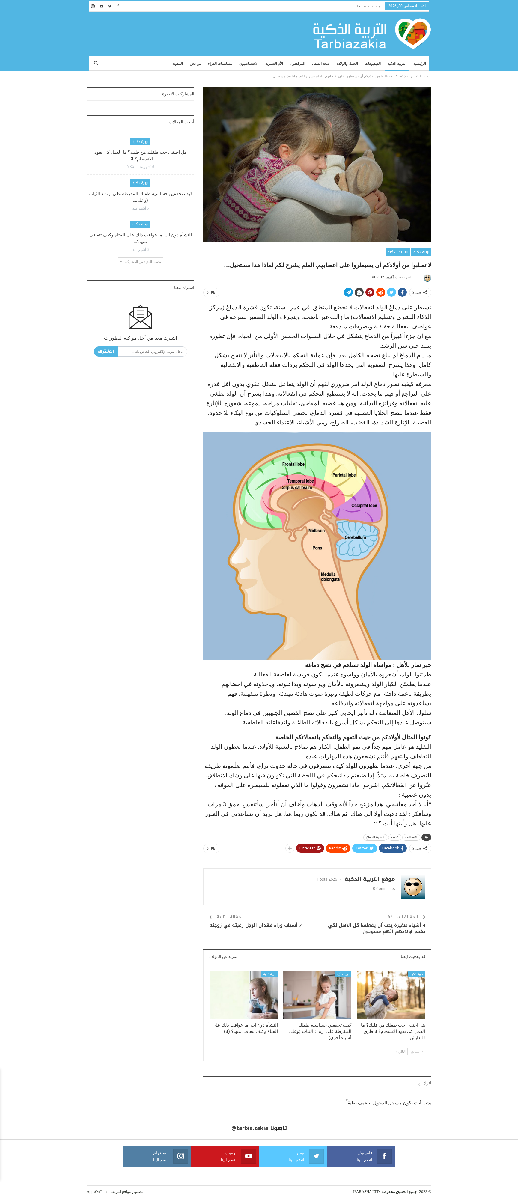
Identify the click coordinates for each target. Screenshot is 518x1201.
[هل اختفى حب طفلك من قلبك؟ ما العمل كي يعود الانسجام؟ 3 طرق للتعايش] (391, 995)
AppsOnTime (97, 1191)
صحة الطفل (321, 63)
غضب (394, 837)
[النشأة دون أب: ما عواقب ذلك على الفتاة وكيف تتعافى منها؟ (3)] (244, 995)
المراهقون (297, 63)
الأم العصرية (274, 63)
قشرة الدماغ (375, 837)
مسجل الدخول (387, 1102)
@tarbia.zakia (249, 1128)
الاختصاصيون (248, 63)
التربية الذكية (397, 63)
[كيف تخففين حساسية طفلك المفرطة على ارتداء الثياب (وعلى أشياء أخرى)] (317, 995)
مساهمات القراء (220, 63)
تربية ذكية (421, 252)
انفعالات (411, 837)
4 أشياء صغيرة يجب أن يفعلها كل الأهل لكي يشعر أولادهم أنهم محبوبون (376, 928)
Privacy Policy (369, 6)
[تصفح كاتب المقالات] (426, 277)
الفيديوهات (373, 63)
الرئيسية (419, 63)
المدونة (177, 63)
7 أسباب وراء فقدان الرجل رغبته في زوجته (255, 925)
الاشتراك (106, 351)
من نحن (195, 63)
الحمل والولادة (347, 63)
